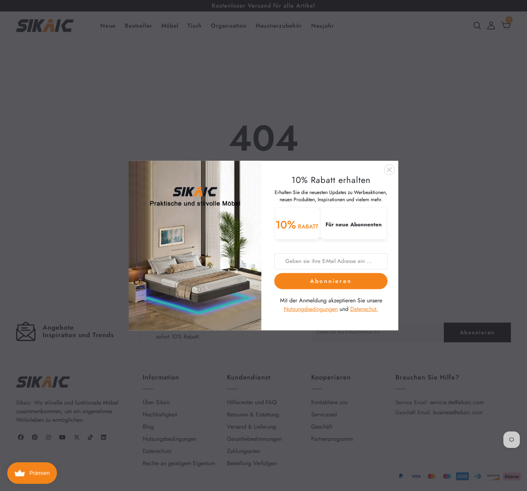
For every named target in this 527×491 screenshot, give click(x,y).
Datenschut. (364, 309)
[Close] (389, 169)
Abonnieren (331, 281)
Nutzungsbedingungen (311, 309)
